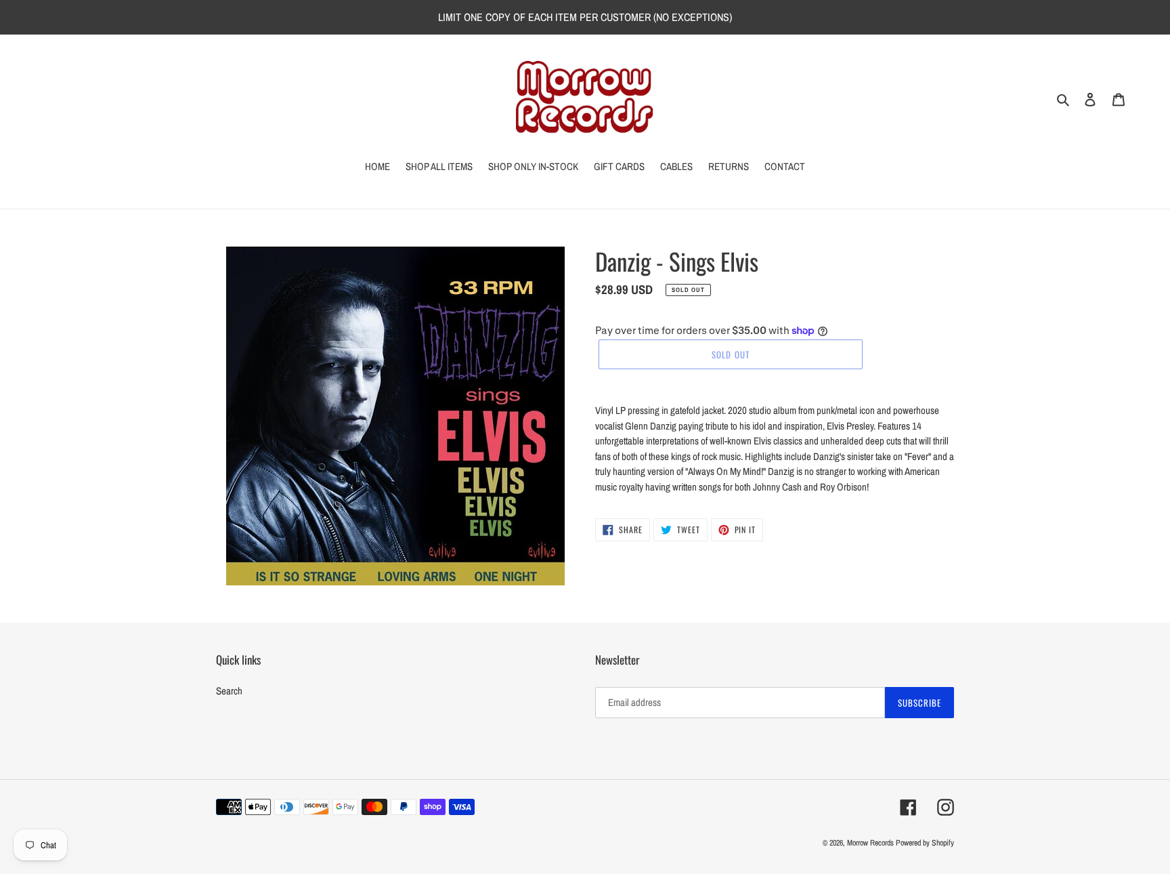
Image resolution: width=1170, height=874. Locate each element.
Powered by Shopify (925, 842)
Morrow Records (870, 842)
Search (229, 691)
